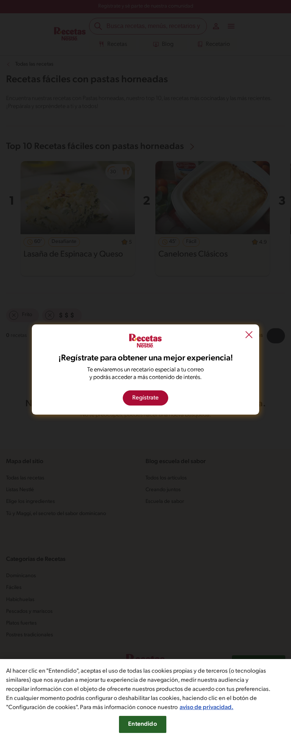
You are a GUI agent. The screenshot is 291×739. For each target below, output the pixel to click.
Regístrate (145, 398)
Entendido (142, 724)
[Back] (249, 335)
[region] (145, 699)
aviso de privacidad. (206, 708)
